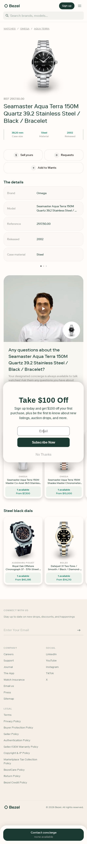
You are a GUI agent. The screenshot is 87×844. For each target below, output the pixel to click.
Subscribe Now (43, 442)
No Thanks (43, 454)
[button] (43, 400)
